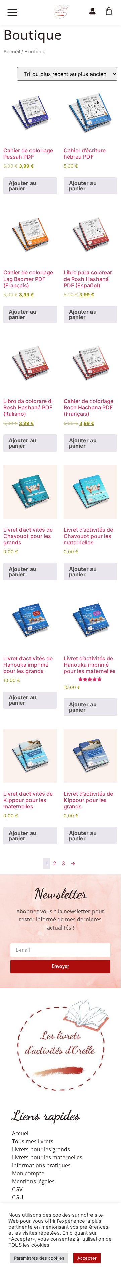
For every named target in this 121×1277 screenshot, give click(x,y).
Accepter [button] (87, 1258)
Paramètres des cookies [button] (39, 1258)
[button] (12, 12)
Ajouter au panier (22, 186)
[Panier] (109, 11)
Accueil (11, 52)
